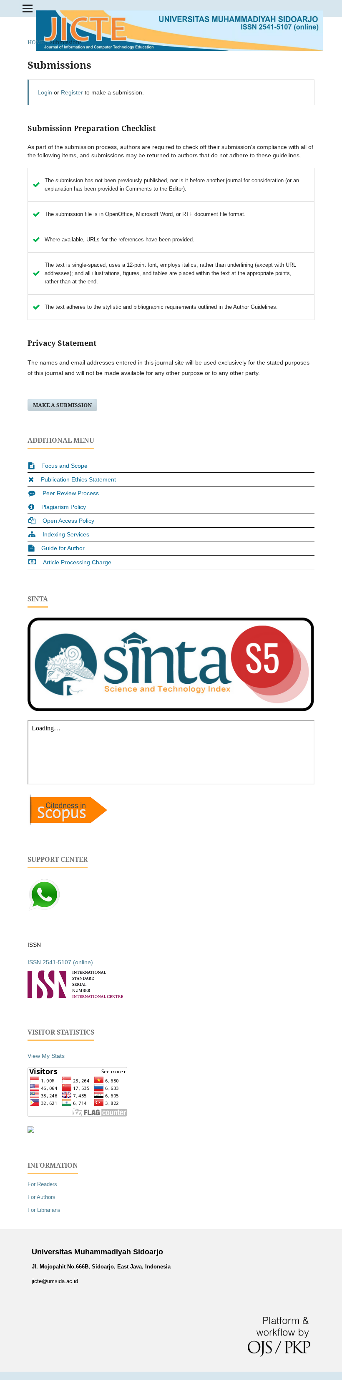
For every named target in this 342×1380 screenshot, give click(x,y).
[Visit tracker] (31, 1130)
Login (45, 92)
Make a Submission (62, 405)
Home (36, 42)
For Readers (42, 1184)
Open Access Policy (68, 520)
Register (72, 92)
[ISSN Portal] (75, 996)
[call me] (44, 909)
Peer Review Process (71, 493)
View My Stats (46, 1055)
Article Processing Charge (77, 562)
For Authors (41, 1197)
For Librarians (44, 1210)
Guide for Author (63, 548)
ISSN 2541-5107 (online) (60, 962)
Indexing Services (66, 534)
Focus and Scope (64, 465)
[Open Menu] (27, 8)
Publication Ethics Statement (78, 479)
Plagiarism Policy (63, 507)
